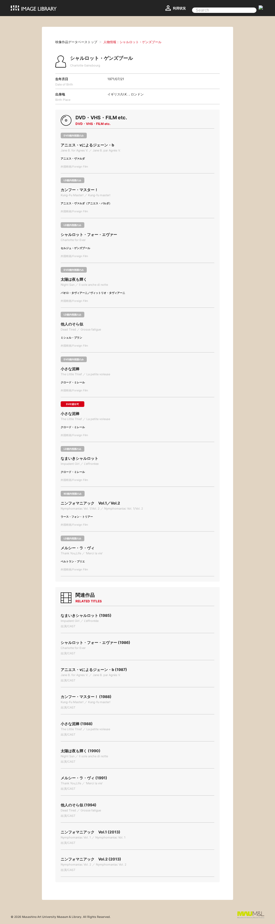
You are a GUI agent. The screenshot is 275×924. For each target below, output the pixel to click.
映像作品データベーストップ (76, 42)
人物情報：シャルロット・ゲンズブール (132, 42)
